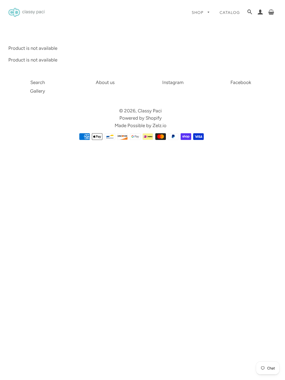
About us (105, 82)
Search (37, 82)
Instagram (172, 82)
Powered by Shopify (140, 118)
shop (198, 12)
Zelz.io (159, 125)
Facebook (240, 82)
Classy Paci (150, 110)
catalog (230, 12)
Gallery (37, 91)
